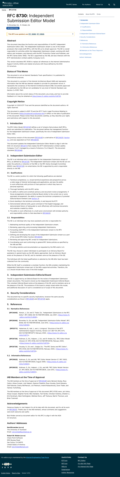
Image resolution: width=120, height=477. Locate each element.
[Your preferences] (115, 5)
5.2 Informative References (88, 47)
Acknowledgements (17, 403)
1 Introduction (84, 20)
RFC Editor (82, 460)
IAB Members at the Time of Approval (26, 377)
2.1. (8, 173)
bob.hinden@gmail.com (20, 447)
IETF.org (64, 460)
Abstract (11, 40)
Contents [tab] (81, 14)
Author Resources (68, 472)
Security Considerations (23, 293)
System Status (5, 473)
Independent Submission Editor (26, 155)
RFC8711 (24, 146)
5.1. (8, 309)
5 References (84, 40)
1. (8, 123)
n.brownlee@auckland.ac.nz (22, 432)
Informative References (21, 356)
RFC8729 (25, 162)
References (16, 304)
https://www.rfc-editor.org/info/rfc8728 (34, 343)
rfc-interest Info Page (85, 466)
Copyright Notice (16, 101)
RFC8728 (27, 127)
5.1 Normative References (88, 43)
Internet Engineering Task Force (37, 457)
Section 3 (35, 198)
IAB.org (64, 466)
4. (8, 293)
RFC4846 (30, 299)
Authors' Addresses (17, 423)
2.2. (8, 218)
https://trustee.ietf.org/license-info (32, 113)
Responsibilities (17, 218)
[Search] (109, 5)
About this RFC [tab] (90, 14)
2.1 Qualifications (85, 27)
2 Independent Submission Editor (90, 23)
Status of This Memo (17, 71)
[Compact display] (73, 34)
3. (8, 275)
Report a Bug (16, 473)
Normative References (20, 309)
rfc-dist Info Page (84, 463)
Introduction (16, 123)
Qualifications (16, 173)
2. (8, 155)
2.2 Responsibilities (86, 30)
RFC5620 (59, 138)
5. (8, 304)
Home (4, 10)
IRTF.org (64, 463)
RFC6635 (34, 140)
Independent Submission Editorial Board (31, 275)
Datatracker (66, 469)
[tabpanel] (96, 38)
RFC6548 (39, 138)
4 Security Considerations (87, 37)
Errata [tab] (99, 14)
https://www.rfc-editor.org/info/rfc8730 (46, 96)
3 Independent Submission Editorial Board (92, 33)
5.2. (8, 356)
